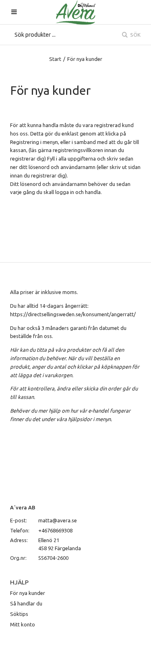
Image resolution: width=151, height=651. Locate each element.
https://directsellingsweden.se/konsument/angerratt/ (73, 314)
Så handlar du (26, 603)
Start (55, 59)
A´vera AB (22, 507)
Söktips (19, 614)
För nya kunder (27, 593)
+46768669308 (55, 530)
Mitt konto (22, 624)
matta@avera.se (57, 520)
